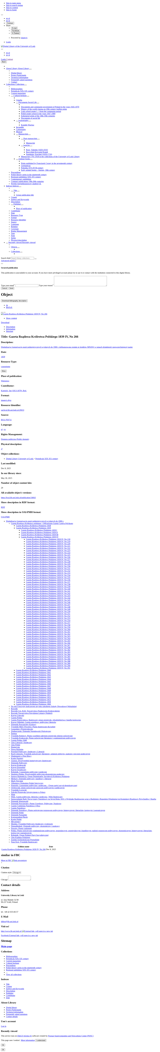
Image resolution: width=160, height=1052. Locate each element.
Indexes (9, 186)
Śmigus (14, 733)
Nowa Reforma (17, 749)
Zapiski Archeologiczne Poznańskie (25, 840)
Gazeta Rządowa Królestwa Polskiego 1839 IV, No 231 (48, 569)
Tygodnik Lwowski (19, 790)
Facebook (15, 31)
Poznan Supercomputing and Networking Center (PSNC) (71, 1036)
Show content (11, 318)
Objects (14, 247)
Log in (3, 1026)
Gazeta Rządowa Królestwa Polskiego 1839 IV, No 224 (48, 553)
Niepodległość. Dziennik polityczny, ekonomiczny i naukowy (35, 826)
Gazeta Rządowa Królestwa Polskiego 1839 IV (39, 537)
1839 (3, 357)
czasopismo (5, 366)
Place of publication (24, 208)
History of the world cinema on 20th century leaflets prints (44, 109)
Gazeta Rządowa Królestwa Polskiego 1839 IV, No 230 (48, 566)
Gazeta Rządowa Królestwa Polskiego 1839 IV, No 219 (48, 541)
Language (15, 224)
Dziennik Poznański (19, 815)
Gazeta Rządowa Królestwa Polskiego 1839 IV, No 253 (48, 618)
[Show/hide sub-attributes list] (12, 191)
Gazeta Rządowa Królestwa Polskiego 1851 (33, 695)
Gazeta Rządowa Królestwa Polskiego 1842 (33, 675)
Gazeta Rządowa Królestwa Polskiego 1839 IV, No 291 (48, 668)
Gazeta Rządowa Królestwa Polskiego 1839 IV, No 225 (48, 555)
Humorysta (15, 747)
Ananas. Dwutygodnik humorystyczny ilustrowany (31, 761)
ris (7, 305)
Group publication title (25, 195)
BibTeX (9, 307)
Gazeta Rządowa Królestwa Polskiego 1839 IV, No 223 (48, 550)
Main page (6, 946)
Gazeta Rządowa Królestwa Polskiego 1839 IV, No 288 (48, 661)
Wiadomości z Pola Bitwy (21, 756)
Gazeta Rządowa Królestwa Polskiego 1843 (33, 677)
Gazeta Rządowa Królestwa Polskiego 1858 (33, 702)
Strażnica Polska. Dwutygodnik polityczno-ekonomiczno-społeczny (37, 774)
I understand (40, 1040)
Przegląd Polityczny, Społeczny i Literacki (27, 752)
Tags (13, 233)
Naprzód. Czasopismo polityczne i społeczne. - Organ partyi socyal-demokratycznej (44, 785)
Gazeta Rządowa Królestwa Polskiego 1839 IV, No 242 (48, 593)
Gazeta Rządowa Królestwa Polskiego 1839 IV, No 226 (48, 557)
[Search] (35, 258)
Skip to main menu (13, 3)
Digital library (16, 73)
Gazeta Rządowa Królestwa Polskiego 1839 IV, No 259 (48, 627)
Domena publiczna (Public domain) (15, 439)
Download (5, 322)
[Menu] (2, 14)
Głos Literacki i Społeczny (21, 742)
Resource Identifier (18, 220)
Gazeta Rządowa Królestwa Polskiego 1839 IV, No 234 (48, 575)
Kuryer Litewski (17, 715)
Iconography (23, 120)
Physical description (19, 240)
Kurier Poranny (17, 758)
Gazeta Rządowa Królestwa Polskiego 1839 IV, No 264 (48, 639)
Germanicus (25, 166)
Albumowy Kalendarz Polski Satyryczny (27, 783)
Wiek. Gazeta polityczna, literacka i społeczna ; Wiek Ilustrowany (37, 797)
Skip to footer (11, 10)
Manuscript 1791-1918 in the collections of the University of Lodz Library (50, 157)
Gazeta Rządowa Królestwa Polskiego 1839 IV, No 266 (48, 643)
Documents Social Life (27, 102)
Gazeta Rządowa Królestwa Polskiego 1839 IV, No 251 (48, 614)
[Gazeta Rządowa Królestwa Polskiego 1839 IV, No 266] (24, 314)
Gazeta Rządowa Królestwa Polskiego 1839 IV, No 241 (48, 591)
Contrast (10, 23)
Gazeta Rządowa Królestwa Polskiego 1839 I (39, 530)
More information (28, 1040)
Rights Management (19, 231)
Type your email (8, 285)
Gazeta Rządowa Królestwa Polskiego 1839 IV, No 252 (48, 616)
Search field (5, 258)
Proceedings (16, 172)
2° (2, 449)
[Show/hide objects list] (31, 69)
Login (8, 42)
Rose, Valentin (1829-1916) (37, 150)
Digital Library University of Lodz (20, 459)
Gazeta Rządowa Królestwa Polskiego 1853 (33, 700)
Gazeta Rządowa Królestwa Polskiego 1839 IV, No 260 (48, 630)
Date (13, 213)
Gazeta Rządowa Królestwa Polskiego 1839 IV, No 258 (48, 625)
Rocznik (14, 709)
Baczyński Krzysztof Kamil (37, 152)
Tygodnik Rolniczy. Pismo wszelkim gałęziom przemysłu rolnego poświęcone (42, 736)
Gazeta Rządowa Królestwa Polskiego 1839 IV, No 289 (48, 663)
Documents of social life (30, 118)
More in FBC (6, 860)
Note (13, 236)
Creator (14, 197)
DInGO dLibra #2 (24, 1036)
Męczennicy (16, 822)
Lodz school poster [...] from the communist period (41, 111)
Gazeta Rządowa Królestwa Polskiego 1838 (33, 526)
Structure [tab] (9, 331)
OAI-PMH (5, 517)
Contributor (15, 211)
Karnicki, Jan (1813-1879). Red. (14, 391)
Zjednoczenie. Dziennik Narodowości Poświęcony (31, 731)
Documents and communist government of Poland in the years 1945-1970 (50, 107)
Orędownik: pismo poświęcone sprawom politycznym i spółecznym (37, 788)
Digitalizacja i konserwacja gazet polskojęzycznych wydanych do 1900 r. (35, 521)
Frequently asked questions (21, 80)
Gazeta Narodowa (18, 808)
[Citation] (5, 312)
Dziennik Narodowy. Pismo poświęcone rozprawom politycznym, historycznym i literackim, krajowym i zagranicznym (58, 810)
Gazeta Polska (16, 718)
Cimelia (19, 100)
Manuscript (30, 143)
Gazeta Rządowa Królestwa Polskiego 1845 (33, 681)
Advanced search (8, 261)
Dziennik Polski (17, 813)
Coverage (15, 229)
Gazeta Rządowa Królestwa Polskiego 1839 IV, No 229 (48, 564)
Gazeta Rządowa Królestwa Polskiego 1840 (33, 670)
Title (15, 190)
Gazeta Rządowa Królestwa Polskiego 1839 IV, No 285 (48, 657)
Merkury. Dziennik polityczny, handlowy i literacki (31, 779)
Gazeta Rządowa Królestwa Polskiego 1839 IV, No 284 (48, 654)
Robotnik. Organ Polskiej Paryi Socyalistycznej (29, 835)
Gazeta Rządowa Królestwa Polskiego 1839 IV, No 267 (48, 645)
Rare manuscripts (30, 138)
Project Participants (18, 75)
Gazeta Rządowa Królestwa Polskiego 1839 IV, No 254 (48, 621)
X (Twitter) (15, 33)
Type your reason (46, 285)
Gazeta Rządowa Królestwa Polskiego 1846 (33, 684)
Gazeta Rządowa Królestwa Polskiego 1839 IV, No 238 (48, 584)
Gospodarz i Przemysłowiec (22, 729)
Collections (10, 84)
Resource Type (17, 215)
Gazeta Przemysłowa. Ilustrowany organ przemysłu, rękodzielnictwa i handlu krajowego (46, 720)
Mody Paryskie (17, 781)
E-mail (14, 28)
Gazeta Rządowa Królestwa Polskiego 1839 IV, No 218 (48, 539)
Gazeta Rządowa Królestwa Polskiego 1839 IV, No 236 (48, 580)
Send (11, 288)
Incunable (20, 127)
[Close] (2, 263)
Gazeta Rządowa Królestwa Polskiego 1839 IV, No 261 (48, 632)
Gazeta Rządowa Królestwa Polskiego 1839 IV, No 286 (48, 659)
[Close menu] (2, 49)
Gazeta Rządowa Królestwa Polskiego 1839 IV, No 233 (48, 573)
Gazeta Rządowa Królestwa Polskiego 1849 (33, 691)
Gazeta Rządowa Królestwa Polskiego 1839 (33, 528)
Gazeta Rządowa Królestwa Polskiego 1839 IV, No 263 (48, 636)
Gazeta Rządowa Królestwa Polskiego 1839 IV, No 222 (48, 548)
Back (4, 62)
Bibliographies (16, 89)
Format (14, 217)
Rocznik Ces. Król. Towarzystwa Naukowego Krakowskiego (35, 711)
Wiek (13, 794)
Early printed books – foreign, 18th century (38, 170)
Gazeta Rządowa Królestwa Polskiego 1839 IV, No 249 (48, 609)
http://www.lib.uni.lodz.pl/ (11, 931)
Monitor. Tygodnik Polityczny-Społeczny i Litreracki (32, 824)
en (7, 18)
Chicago (4, 880)
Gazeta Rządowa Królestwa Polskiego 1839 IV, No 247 (48, 605)
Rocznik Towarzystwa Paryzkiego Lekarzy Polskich (31, 713)
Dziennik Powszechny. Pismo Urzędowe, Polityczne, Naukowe (36, 803)
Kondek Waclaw (27, 125)
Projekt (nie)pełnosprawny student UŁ (26, 184)
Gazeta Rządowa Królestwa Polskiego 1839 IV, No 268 (48, 648)
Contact (14, 82)
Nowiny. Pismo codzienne (21, 828)
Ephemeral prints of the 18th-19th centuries (38, 116)
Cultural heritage (20, 96)
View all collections (14, 974)
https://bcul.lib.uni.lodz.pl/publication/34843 (18, 498)
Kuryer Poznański (18, 767)
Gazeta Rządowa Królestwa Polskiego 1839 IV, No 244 (48, 598)
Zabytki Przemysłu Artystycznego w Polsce (28, 792)
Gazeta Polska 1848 (19, 740)
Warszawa (5, 381)
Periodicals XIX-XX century (22, 91)
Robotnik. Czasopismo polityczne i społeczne (29, 772)
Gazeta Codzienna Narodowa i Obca (25, 806)
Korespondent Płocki (19, 817)
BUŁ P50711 (6, 420)
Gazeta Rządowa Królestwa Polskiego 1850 (33, 693)
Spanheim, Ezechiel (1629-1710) (39, 154)
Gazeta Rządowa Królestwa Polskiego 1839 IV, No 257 (48, 623)
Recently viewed (15, 242)
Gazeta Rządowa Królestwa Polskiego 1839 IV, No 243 (48, 596)
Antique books (24, 159)
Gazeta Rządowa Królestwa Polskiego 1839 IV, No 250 (48, 611)
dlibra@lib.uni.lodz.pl (9, 921)
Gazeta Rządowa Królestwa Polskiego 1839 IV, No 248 (48, 607)
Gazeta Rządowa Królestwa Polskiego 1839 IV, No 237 (48, 582)
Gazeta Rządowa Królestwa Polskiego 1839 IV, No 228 (48, 562)
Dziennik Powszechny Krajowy (23, 724)
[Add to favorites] (2, 312)
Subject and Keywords (20, 199)
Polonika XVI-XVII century (32, 168)
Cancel (4, 288)
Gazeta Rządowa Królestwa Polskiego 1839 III (39, 535)
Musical (19, 132)
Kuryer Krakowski (18, 765)
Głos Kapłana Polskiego (20, 837)
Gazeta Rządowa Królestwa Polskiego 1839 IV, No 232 (48, 571)
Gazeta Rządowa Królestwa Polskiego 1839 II (39, 532)
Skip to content (12, 8)
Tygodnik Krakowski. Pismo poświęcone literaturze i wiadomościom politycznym (43, 738)
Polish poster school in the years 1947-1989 (38, 114)
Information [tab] (10, 329)
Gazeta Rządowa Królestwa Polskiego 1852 (33, 697)
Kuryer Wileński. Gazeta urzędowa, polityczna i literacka (33, 722)
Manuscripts (23, 134)
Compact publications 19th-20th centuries (27, 181)
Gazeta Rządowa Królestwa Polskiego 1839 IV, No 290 (48, 666)
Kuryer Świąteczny (18, 770)
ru (5, 429)
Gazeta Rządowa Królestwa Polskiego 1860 (33, 704)
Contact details (12, 1016)
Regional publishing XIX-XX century (26, 177)
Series (13, 238)
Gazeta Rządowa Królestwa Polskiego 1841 (33, 672)
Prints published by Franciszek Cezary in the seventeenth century (46, 163)
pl (9, 18)
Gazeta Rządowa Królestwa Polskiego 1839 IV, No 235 (48, 578)
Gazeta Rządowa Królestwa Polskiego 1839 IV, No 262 (48, 634)
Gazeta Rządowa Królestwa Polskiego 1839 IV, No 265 (48, 641)
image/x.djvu (6, 400)
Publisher (17, 204)
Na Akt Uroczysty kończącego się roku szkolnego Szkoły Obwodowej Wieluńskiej (44, 706)
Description (15, 202)
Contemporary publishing (21, 179)
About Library (12, 68)
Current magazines (18, 93)
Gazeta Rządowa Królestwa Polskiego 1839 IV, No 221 (48, 546)
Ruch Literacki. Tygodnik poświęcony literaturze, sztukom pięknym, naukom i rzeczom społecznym (50, 754)
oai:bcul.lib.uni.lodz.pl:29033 (12, 410)
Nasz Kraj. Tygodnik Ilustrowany (24, 842)
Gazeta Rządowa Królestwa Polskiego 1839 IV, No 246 (48, 602)
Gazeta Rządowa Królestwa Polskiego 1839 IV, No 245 (48, 600)
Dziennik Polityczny (19, 763)
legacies (26, 145)
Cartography (21, 129)
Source (13, 222)
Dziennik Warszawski (19, 801)
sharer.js (24, 38)
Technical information (19, 77)
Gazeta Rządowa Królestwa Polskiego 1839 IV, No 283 (48, 652)
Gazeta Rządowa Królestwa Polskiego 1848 (33, 688)
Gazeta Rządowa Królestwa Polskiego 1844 (33, 679)
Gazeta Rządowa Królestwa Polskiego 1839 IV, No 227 (48, 560)
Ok (3, 1045)
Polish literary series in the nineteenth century (29, 175)
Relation (14, 227)
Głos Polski (15, 745)
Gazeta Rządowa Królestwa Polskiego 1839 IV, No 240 (48, 589)
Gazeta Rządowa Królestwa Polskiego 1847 (33, 686)
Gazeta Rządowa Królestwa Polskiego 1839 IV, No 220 (48, 544)
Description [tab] (10, 327)
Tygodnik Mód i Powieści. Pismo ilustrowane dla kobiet (33, 727)
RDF (3, 507)
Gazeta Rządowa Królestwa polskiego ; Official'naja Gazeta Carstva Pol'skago (42, 523)
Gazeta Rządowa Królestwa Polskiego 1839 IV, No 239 (48, 587)
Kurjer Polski (16, 819)
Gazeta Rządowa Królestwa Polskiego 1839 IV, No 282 (48, 650)
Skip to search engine (14, 5)
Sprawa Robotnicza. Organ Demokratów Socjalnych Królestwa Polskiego (40, 776)
